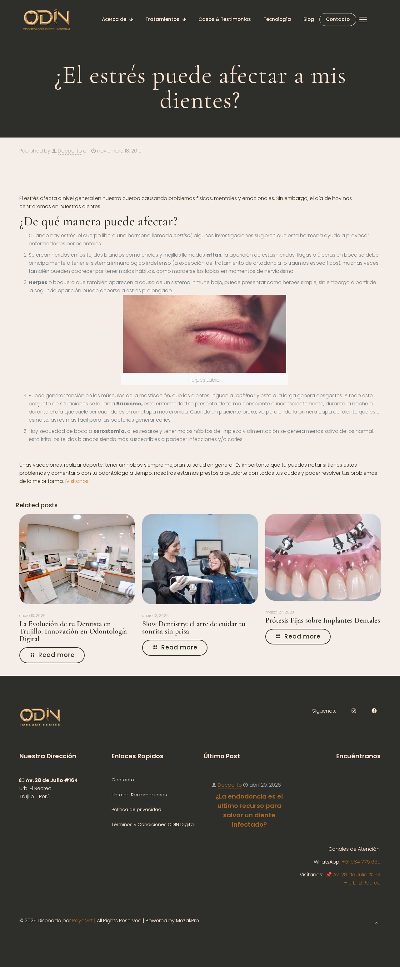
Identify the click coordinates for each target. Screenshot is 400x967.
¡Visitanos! (77, 481)
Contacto (123, 779)
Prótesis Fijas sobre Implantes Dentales (322, 620)
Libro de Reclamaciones (139, 794)
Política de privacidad (136, 809)
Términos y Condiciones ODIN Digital (153, 824)
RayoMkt (82, 920)
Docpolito (70, 150)
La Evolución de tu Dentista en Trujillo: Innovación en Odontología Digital (73, 631)
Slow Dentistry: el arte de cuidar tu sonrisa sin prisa (193, 627)
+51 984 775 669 (361, 861)
